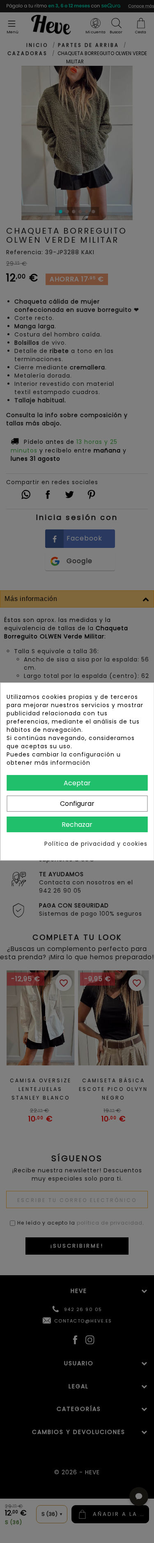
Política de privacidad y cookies (95, 844)
